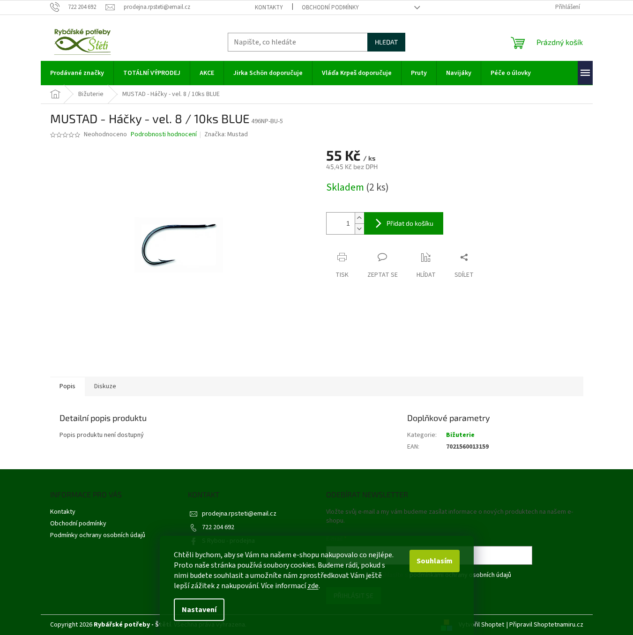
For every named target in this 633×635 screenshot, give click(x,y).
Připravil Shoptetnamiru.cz (546, 624)
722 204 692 (218, 527)
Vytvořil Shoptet (481, 624)
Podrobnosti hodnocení (164, 134)
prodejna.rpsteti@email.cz (239, 513)
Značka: (226, 134)
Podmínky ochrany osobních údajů (97, 535)
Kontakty (269, 7)
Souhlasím (435, 561)
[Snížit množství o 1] (359, 228)
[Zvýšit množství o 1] (359, 218)
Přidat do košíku (410, 223)
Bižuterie (460, 435)
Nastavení (199, 610)
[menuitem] (77, 73)
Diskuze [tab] (105, 386)
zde (313, 586)
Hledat (386, 42)
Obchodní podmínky (330, 7)
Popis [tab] (67, 386)
